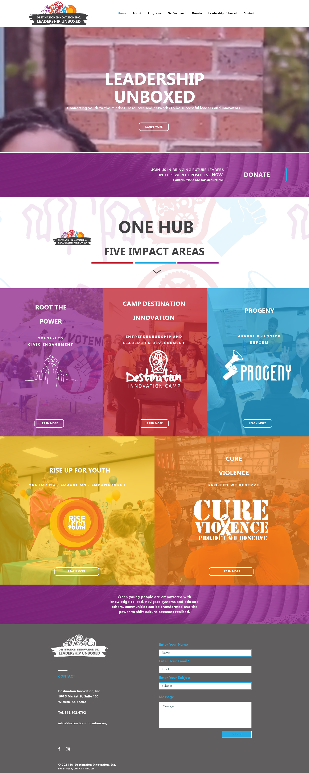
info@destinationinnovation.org (82, 723)
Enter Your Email (173, 661)
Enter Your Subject (174, 677)
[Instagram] (67, 749)
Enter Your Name (173, 644)
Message (166, 697)
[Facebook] (59, 749)
